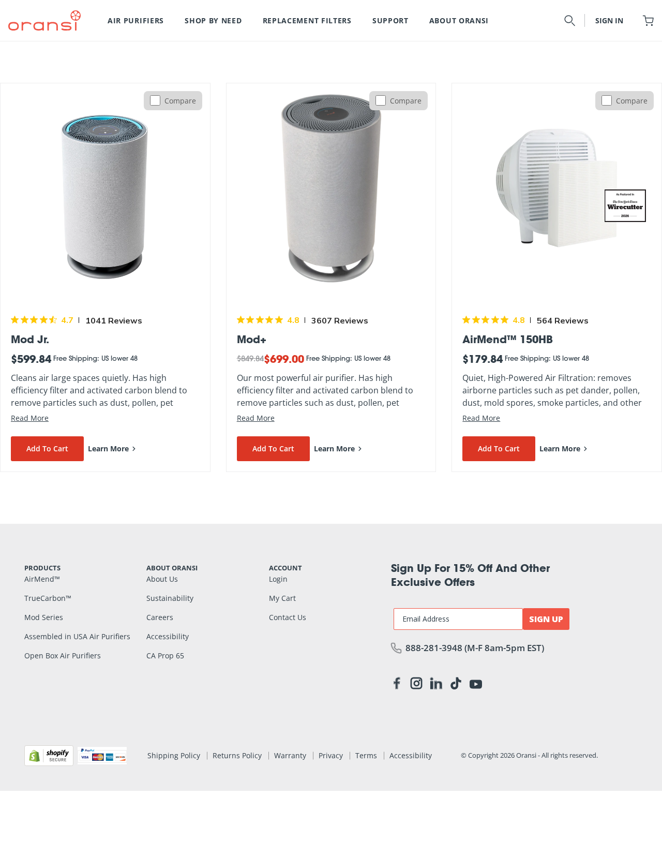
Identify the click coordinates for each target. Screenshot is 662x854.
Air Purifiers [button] (136, 20)
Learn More (108, 448)
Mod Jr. (30, 339)
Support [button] (390, 20)
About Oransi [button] (459, 20)
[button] (569, 20)
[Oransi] (44, 20)
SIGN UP (546, 619)
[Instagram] (416, 685)
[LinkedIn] (436, 685)
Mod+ (251, 339)
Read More (30, 418)
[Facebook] (396, 685)
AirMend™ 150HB (507, 339)
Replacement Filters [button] (307, 20)
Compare (180, 101)
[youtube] (476, 683)
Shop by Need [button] (213, 20)
